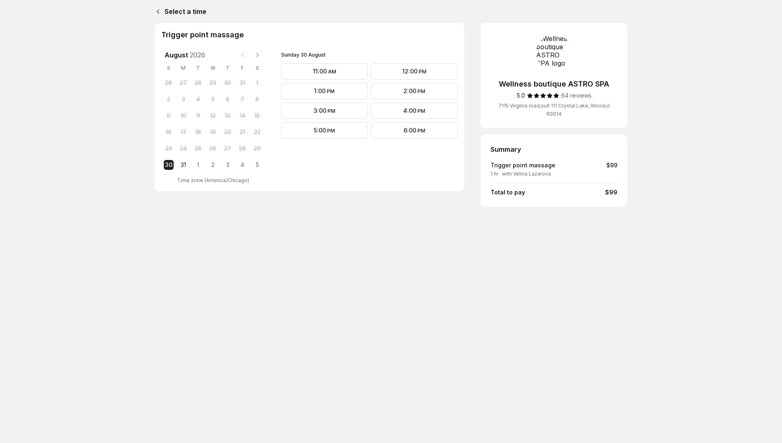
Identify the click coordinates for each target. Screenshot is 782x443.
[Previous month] (242, 55)
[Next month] (257, 55)
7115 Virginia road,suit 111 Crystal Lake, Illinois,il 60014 (554, 110)
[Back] (156, 11)
